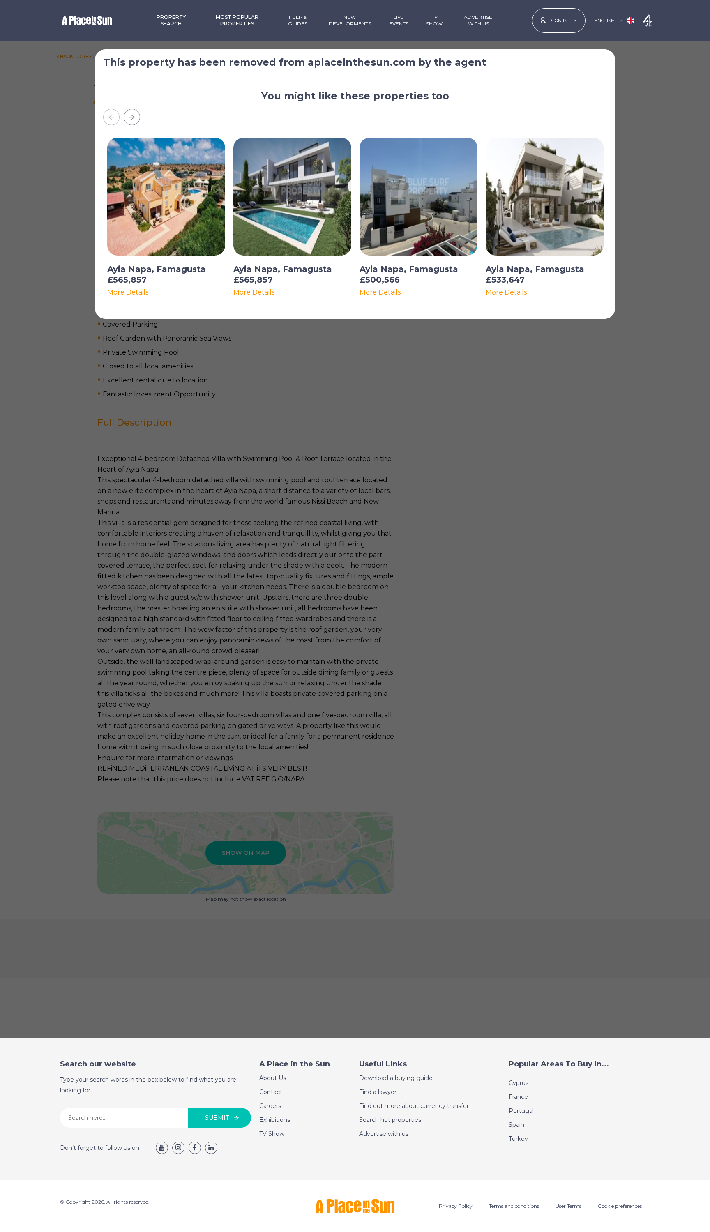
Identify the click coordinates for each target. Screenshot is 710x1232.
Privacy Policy (456, 1206)
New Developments (350, 20)
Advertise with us (383, 1134)
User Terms (568, 1206)
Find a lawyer (377, 1092)
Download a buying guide (396, 1078)
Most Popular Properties (237, 20)
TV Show (434, 20)
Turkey (518, 1138)
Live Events (398, 20)
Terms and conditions (514, 1206)
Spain (516, 1124)
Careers (270, 1106)
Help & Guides (297, 20)
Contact (270, 1092)
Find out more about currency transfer (414, 1106)
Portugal (521, 1111)
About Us (272, 1078)
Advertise (478, 20)
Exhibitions (274, 1120)
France (518, 1097)
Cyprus (518, 1083)
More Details (127, 292)
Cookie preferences (620, 1206)
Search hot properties (390, 1120)
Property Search (171, 20)
